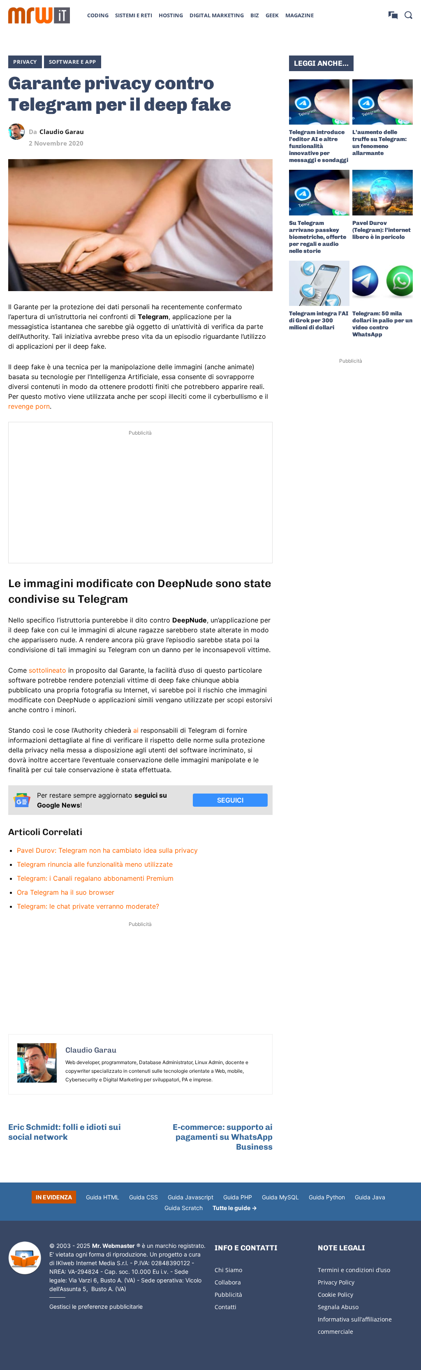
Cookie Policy (335, 1294)
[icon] (393, 15)
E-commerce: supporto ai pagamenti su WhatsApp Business (223, 1137)
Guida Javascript (190, 1197)
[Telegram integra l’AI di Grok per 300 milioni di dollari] (319, 283)
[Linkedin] (207, 131)
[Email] (264, 131)
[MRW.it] (39, 15)
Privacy (25, 61)
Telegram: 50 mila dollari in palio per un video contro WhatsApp (382, 324)
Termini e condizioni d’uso (354, 1270)
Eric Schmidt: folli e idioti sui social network (64, 1132)
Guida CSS (143, 1197)
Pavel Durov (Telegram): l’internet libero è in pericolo (381, 230)
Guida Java (370, 1197)
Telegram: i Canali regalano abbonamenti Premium (95, 878)
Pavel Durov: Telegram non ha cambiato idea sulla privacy (107, 850)
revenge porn (29, 406)
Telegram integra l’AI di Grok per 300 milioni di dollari (318, 320)
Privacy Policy (336, 1282)
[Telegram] (245, 131)
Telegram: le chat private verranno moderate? (88, 906)
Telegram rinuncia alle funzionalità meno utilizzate (95, 864)
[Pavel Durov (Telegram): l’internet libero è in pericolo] (382, 192)
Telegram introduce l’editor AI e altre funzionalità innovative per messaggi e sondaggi (318, 146)
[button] (408, 14)
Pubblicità (228, 1294)
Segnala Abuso (338, 1307)
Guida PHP (237, 1197)
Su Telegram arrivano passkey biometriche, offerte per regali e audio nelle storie (317, 237)
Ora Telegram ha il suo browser (65, 892)
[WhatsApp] (226, 131)
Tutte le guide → (235, 1207)
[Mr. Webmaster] (24, 1258)
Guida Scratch (183, 1207)
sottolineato (47, 670)
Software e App (72, 61)
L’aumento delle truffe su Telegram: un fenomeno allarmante (379, 143)
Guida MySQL (280, 1197)
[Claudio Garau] (18, 131)
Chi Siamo (228, 1270)
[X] (188, 131)
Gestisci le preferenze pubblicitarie (96, 1306)
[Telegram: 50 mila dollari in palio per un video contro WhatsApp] (382, 283)
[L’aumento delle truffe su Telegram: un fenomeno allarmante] (382, 102)
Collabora (228, 1282)
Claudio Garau (61, 132)
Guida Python (327, 1197)
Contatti (225, 1307)
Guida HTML (102, 1197)
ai (136, 730)
